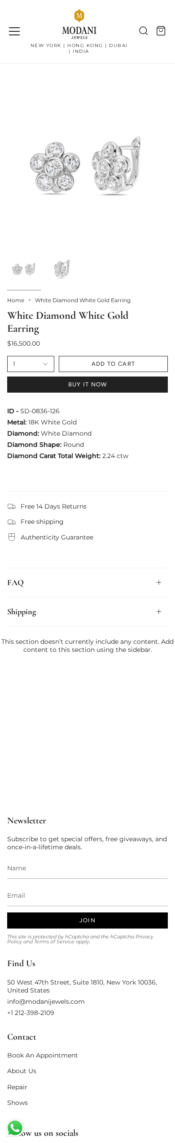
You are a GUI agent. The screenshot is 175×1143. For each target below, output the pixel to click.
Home (15, 300)
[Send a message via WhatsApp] (15, 1128)
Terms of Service (54, 942)
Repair (17, 1087)
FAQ (15, 582)
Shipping (21, 611)
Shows (17, 1103)
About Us (21, 1071)
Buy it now (87, 384)
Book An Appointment (42, 1055)
